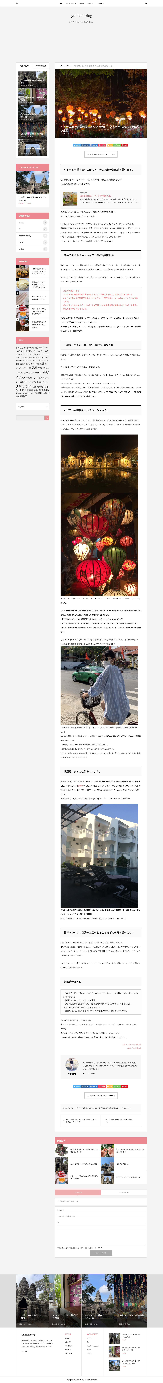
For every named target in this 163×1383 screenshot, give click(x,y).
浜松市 (45, 386)
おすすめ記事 (41, 65)
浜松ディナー (44, 382)
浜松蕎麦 (30, 390)
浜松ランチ (24, 386)
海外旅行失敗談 (113, 1108)
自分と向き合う (23, 393)
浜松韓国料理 (38, 390)
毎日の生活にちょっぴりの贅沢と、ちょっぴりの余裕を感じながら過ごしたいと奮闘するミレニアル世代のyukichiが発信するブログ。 (37, 1343)
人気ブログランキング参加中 (132, 1045)
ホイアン (90, 1108)
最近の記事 (24, 65)
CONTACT (100, 3)
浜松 (34, 367)
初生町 (22, 363)
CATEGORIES (71, 3)
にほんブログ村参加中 (134, 1048)
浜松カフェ (29, 372)
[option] (32, 1301)
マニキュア (34, 360)
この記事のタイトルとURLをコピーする (101, 154)
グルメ (37, 351)
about (32, 222)
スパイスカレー (38, 357)
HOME (61, 3)
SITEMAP (68, 1353)
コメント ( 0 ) (78, 1192)
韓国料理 (43, 393)
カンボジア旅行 (28, 351)
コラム (71, 1108)
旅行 (106, 1108)
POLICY (68, 1350)
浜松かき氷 (42, 368)
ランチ (41, 360)
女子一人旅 (35, 364)
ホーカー (27, 360)
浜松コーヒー (32, 378)
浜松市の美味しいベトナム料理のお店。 (96, 196)
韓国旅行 (23, 396)
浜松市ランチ (21, 390)
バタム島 (21, 360)
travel (71, 133)
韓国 (37, 393)
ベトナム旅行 (83, 1108)
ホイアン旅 (96, 1108)
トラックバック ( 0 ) (124, 1192)
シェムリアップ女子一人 (32, 354)
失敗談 (103, 1108)
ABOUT (90, 3)
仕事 (18, 363)
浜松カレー (38, 373)
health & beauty (32, 236)
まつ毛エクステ (29, 348)
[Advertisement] (81, 40)
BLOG (82, 3)
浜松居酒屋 (37, 386)
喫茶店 (28, 364)
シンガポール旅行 (26, 357)
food (32, 229)
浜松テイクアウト (29, 381)
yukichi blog (81, 15)
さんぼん (19, 347)
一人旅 (46, 360)
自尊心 (32, 393)
